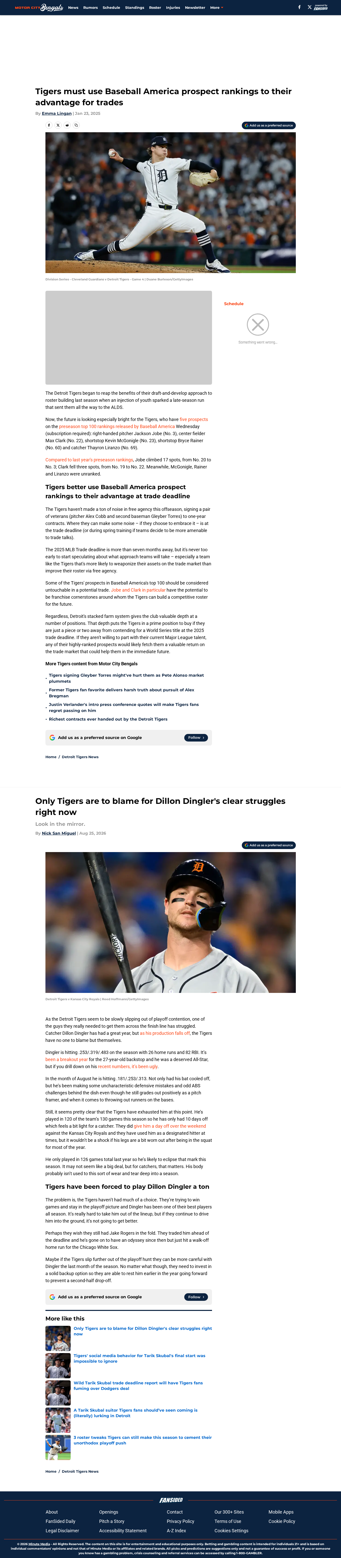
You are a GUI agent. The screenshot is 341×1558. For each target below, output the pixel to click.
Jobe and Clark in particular (138, 590)
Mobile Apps (281, 1512)
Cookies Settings (231, 1530)
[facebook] (299, 7)
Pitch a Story (111, 1521)
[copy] (76, 125)
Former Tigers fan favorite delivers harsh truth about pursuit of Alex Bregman (121, 693)
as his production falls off (165, 1033)
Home (51, 757)
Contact (175, 1512)
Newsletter (195, 7)
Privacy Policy (180, 1521)
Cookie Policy (282, 1521)
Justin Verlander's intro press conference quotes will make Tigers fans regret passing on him (124, 707)
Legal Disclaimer (62, 1530)
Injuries (173, 7)
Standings (134, 7)
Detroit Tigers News (80, 757)
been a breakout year (66, 1059)
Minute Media (39, 1544)
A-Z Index (176, 1530)
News (73, 7)
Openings (108, 1512)
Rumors (90, 7)
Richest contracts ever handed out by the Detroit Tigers (108, 719)
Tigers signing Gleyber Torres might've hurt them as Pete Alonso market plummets (126, 678)
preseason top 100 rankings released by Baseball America (117, 426)
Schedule (111, 7)
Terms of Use (228, 1521)
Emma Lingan (57, 113)
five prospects (194, 419)
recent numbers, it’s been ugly (128, 1066)
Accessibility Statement (123, 1530)
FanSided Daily (60, 1521)
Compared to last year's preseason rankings (89, 459)
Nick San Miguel (59, 833)
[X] (310, 7)
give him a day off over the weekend (170, 1126)
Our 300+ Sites (229, 1512)
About (52, 1512)
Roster (155, 7)
